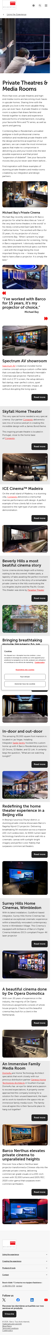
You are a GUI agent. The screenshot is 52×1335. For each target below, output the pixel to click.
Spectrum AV (9, 366)
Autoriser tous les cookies (25, 684)
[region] (25, 667)
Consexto (28, 419)
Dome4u (7, 1073)
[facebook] (18, 1300)
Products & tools (8, 1268)
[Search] (40, 5)
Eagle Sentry (19, 743)
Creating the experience (11, 1261)
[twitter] (4, 1300)
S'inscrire (9, 1314)
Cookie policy (40, 662)
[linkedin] (32, 1300)
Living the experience (10, 1255)
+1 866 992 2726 (12, 1286)
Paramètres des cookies (25, 670)
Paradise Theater (36, 590)
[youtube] (46, 1300)
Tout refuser (25, 677)
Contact (5, 1275)
